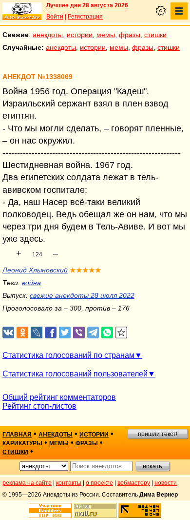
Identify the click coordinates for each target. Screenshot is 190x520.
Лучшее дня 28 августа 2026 (87, 5)
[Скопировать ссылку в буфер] (121, 333)
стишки (155, 35)
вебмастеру (133, 482)
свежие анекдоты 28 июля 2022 (82, 295)
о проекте (99, 482)
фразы (129, 35)
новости (165, 482)
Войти (54, 16)
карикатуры (22, 443)
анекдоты (48, 35)
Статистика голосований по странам (68, 355)
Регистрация (85, 16)
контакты (68, 482)
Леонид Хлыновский (35, 270)
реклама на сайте (27, 482)
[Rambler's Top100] (50, 510)
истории (80, 35)
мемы (105, 35)
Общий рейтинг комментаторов (59, 397)
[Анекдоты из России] (21, 11)
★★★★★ (85, 270)
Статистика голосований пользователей (75, 374)
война (31, 283)
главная (17, 434)
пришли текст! (157, 434)
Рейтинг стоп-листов (39, 406)
